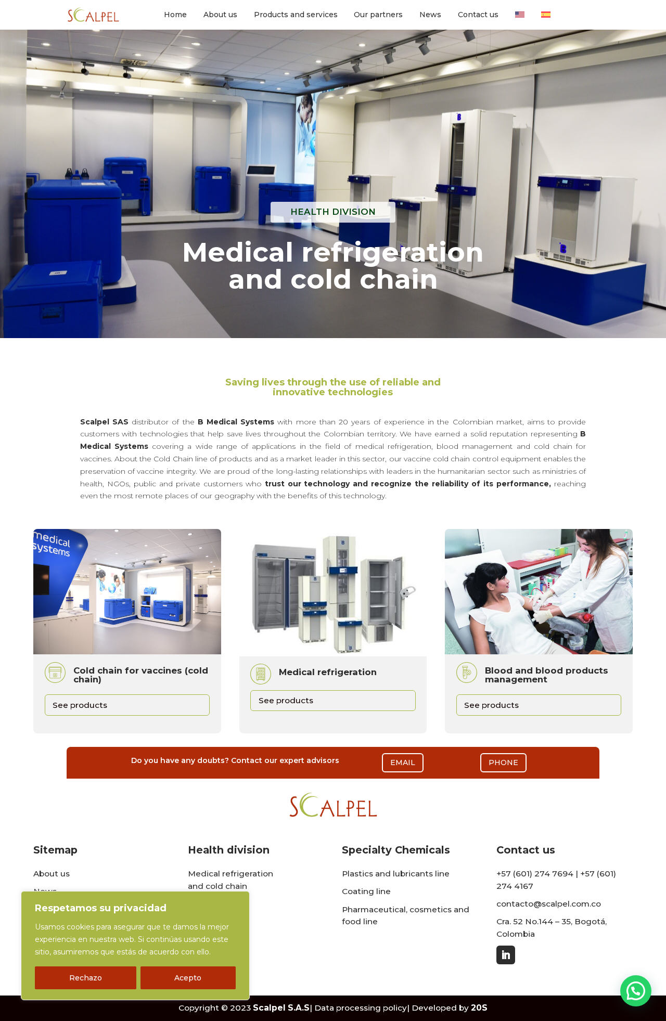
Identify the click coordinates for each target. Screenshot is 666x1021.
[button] (635, 990)
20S (479, 1008)
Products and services (296, 15)
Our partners (378, 15)
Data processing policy (360, 1008)
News (430, 15)
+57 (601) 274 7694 (534, 873)
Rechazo (85, 978)
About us (220, 15)
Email (402, 762)
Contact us (478, 15)
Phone (503, 762)
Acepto (187, 978)
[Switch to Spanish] (545, 16)
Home (175, 15)
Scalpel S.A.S (281, 1008)
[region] (135, 945)
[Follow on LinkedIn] (505, 955)
